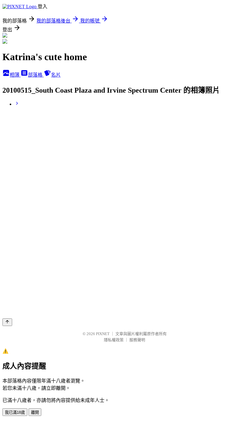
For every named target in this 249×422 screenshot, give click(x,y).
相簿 (15, 74)
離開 (35, 412)
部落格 (36, 74)
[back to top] (7, 322)
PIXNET (103, 333)
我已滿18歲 (15, 412)
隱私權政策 (114, 340)
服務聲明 (137, 340)
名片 (56, 74)
